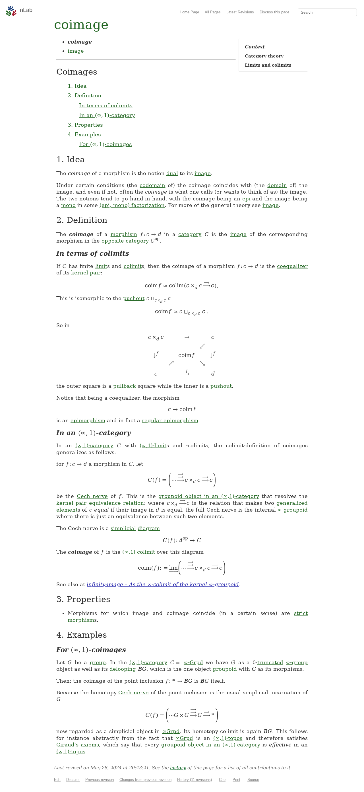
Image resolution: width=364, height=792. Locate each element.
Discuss (73, 779)
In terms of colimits (106, 105)
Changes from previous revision (145, 779)
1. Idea (77, 86)
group (98, 662)
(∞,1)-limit (153, 445)
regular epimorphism (170, 420)
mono (68, 205)
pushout (133, 298)
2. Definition (84, 95)
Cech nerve (92, 496)
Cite (222, 779)
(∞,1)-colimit (138, 552)
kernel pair (86, 273)
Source (253, 779)
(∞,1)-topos (227, 738)
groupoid (225, 669)
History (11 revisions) (194, 779)
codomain (152, 185)
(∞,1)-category (94, 445)
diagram (149, 528)
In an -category (107, 115)
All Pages (213, 12)
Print (236, 779)
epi (246, 199)
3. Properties (85, 125)
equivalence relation (116, 503)
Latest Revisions (240, 12)
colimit (133, 266)
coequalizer (292, 266)
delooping (122, 669)
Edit (57, 779)
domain (277, 185)
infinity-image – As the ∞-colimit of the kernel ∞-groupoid (163, 584)
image (76, 51)
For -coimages (105, 144)
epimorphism (88, 420)
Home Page (189, 12)
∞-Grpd (193, 662)
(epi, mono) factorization (132, 205)
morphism (124, 234)
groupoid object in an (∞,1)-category (208, 496)
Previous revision (99, 779)
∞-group (297, 662)
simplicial (123, 528)
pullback (124, 386)
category (189, 234)
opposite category (125, 241)
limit (101, 266)
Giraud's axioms (77, 745)
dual (172, 173)
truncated (270, 662)
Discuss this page (274, 12)
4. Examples (84, 134)
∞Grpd (171, 731)
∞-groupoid (293, 510)
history (178, 767)
